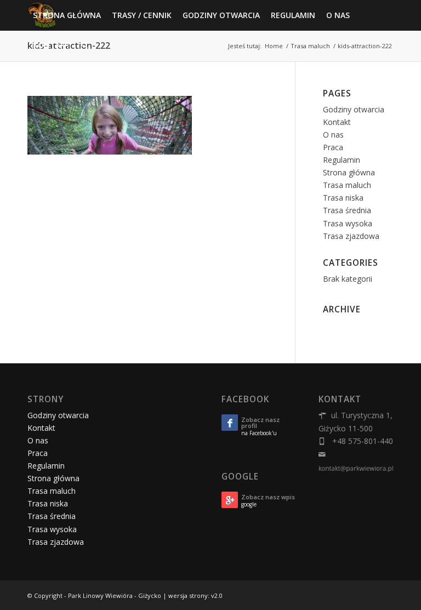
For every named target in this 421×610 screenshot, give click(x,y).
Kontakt (337, 122)
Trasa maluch (347, 185)
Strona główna (349, 172)
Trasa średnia (347, 210)
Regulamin (341, 160)
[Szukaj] (84, 45)
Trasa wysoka (347, 223)
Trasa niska (343, 197)
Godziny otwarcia (353, 109)
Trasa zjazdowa (351, 236)
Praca (333, 147)
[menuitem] (66, 15)
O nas (333, 134)
